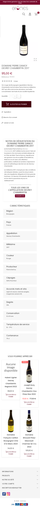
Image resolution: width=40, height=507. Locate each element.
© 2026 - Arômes (20, 501)
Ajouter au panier (18, 104)
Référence (5, 77)
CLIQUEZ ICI (20, 196)
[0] (36, 14)
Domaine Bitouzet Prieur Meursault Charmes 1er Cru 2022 (29, 441)
